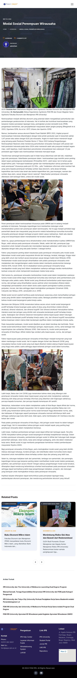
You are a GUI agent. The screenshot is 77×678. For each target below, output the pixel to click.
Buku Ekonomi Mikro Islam (17, 535)
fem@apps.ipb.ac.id (8, 648)
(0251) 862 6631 (7, 642)
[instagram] (36, 673)
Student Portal (45, 640)
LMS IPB (43, 647)
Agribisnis (13, 29)
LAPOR (22, 653)
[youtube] (41, 673)
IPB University (45, 637)
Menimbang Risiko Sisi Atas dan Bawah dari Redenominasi (57, 536)
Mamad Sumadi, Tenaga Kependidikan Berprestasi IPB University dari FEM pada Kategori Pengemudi (38, 593)
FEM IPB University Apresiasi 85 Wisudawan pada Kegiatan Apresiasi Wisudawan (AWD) (37, 614)
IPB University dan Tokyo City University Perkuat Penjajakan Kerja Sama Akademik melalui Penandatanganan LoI (38, 600)
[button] (35, 562)
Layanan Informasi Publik (27, 641)
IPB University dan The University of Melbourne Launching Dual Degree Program (35, 587)
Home (5, 29)
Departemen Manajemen (51, 504)
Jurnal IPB (43, 644)
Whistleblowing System (26, 648)
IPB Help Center (26, 637)
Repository (44, 651)
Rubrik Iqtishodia (10, 504)
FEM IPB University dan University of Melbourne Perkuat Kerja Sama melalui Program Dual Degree (38, 608)
